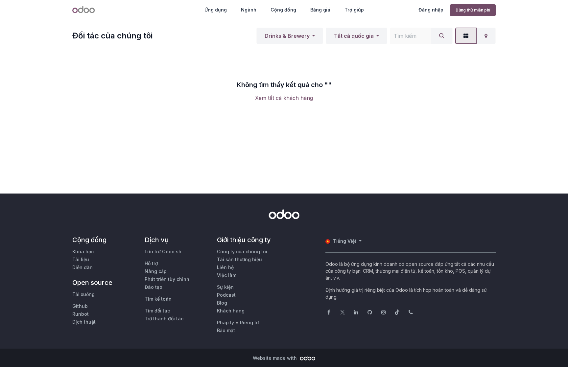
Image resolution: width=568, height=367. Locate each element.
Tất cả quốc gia (354, 36)
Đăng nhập (430, 9)
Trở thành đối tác (164, 318)
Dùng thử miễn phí (473, 10)
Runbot (80, 314)
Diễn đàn (82, 267)
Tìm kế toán (158, 299)
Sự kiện (225, 287)
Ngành (248, 9)
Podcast (226, 295)
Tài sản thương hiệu (239, 259)
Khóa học (83, 251)
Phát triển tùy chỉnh (167, 279)
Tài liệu (80, 259)
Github (80, 306)
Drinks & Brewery (287, 36)
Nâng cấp (156, 271)
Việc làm (226, 275)
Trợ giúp (354, 9)
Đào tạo (153, 287)
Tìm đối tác (157, 310)
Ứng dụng (215, 9)
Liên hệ (225, 267)
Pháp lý (225, 322)
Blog (222, 303)
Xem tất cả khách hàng (284, 98)
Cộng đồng (283, 9)
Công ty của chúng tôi (242, 251)
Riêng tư (249, 322)
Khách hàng (231, 310)
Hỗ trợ (151, 263)
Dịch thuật (84, 322)
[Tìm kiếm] (442, 36)
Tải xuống (83, 294)
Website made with (275, 358)
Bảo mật (226, 330)
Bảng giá (320, 9)
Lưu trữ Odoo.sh (163, 251)
